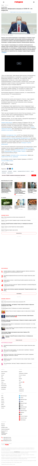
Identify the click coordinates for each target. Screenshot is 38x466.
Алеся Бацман (23, 408)
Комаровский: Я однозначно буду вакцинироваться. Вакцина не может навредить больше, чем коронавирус (20, 191)
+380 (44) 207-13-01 (7, 437)
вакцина (32, 171)
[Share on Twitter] (10, 169)
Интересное (3, 389)
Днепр (2, 404)
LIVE (19, 380)
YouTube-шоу (21, 389)
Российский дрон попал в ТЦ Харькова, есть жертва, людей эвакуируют (15, 308)
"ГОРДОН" (4, 52)
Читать (34, 175)
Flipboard (22, 412)
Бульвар (3, 197)
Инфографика (3, 387)
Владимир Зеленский (20, 149)
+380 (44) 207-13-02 (7, 439)
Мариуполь (3, 406)
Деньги (2, 375)
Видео (20, 385)
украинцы (14, 171)
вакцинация (10, 171)
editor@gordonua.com (7, 440)
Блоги (20, 376)
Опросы (20, 387)
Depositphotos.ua (17, 451)
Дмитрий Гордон (24, 395)
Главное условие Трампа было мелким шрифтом (12, 226)
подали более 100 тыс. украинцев (9, 156)
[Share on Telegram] (12, 169)
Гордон (2, 5)
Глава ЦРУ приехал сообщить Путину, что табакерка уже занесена (17, 223)
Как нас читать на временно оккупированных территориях (4, 432)
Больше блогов (19, 233)
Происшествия (4, 385)
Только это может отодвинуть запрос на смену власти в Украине (16, 220)
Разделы (20, 369)
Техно (2, 382)
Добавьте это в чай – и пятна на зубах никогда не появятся (20, 207)
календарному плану (11, 135)
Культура (3, 380)
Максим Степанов (28, 148)
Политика (6, 5)
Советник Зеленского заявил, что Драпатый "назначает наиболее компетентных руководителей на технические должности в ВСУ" (19, 272)
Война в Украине (4, 371)
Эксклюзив (21, 382)
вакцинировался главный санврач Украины (15, 151)
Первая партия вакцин (6, 122)
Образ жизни (3, 383)
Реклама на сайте (4, 427)
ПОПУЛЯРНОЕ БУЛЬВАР (6, 342)
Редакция (3, 425)
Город (2, 393)
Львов (2, 397)
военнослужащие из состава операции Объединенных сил (15, 138)
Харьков (2, 402)
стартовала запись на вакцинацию (18, 155)
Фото (20, 383)
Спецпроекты (21, 390)
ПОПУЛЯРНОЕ (4, 268)
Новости (2, 369)
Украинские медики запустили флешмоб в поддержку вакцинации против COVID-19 (6, 191)
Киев (2, 395)
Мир (2, 376)
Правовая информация (5, 429)
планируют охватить (26, 142)
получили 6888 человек (7, 160)
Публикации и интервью (23, 373)
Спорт (2, 378)
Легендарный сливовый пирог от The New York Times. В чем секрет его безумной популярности (33, 207)
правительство (4, 171)
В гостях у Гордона (22, 375)
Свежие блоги (5, 215)
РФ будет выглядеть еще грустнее (9, 229)
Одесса (2, 399)
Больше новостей (19, 340)
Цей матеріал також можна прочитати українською (21, 12)
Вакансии (3, 423)
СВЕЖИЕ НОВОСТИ (5, 298)
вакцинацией (4, 144)
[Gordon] (19, 2)
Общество (7, 193)
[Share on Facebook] (8, 169)
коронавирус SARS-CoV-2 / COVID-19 (23, 171)
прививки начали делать (7, 130)
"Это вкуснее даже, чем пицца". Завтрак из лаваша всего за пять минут (18, 363)
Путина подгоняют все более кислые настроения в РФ (13, 217)
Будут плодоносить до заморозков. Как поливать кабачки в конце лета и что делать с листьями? (6, 207)
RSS (21, 414)
